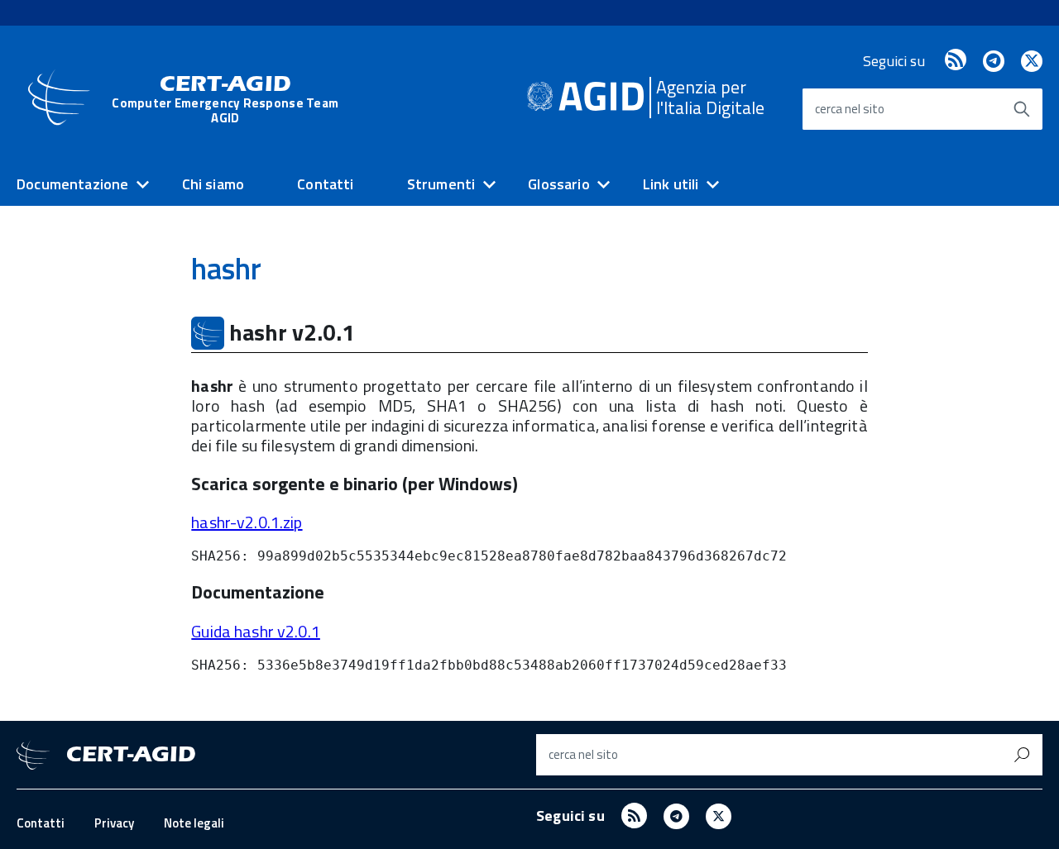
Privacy (114, 822)
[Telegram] (993, 61)
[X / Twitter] (1031, 61)
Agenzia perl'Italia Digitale (710, 97)
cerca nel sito (849, 109)
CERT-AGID (225, 98)
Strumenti (441, 184)
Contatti (325, 184)
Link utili (671, 184)
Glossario (559, 184)
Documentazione (73, 184)
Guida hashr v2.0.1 (255, 631)
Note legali (194, 822)
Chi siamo (213, 184)
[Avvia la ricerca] (1021, 109)
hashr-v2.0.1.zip (246, 522)
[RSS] (955, 61)
